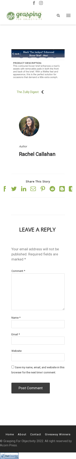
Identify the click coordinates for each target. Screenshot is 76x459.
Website (16, 350)
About (22, 434)
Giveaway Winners (58, 434)
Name (15, 317)
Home (10, 434)
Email (15, 334)
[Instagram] (41, 3)
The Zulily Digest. (28, 92)
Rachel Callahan (37, 154)
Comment (18, 271)
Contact (35, 434)
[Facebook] (34, 3)
